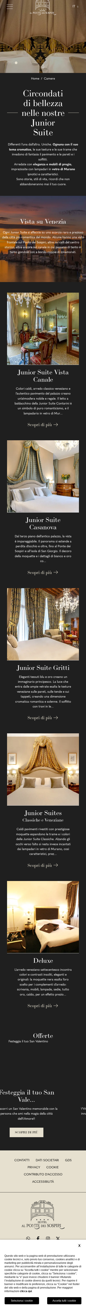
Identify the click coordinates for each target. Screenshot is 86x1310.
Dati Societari (47, 1160)
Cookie (52, 1167)
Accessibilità (43, 1182)
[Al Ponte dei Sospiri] (43, 1215)
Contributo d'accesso (43, 1174)
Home (35, 78)
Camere (49, 78)
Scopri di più (40, 424)
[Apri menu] (10, 6)
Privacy (34, 1167)
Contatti (22, 1160)
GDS (68, 1160)
